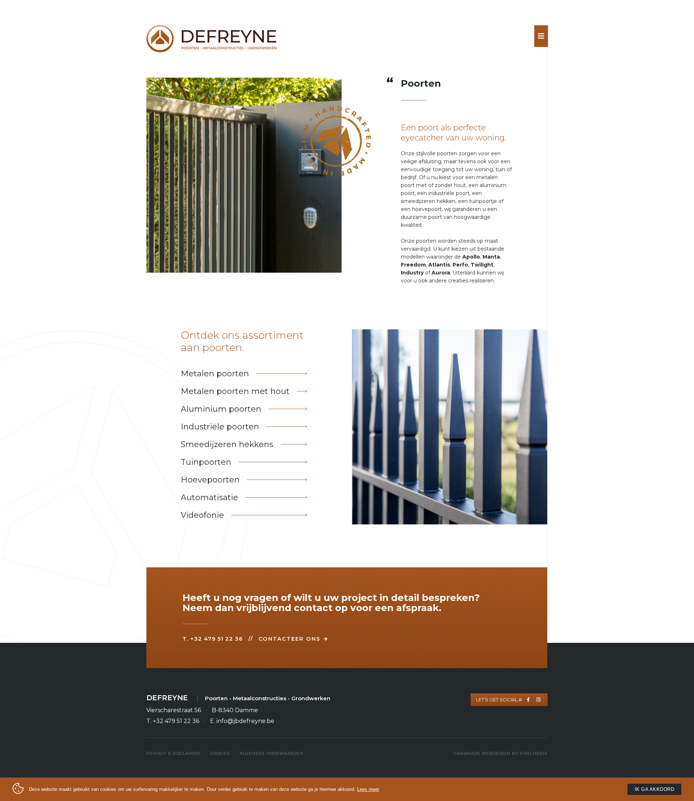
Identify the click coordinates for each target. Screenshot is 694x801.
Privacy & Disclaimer (173, 753)
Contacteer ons (289, 638)
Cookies (220, 753)
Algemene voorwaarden (272, 753)
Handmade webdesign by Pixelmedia (500, 753)
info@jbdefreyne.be (245, 721)
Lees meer (368, 789)
